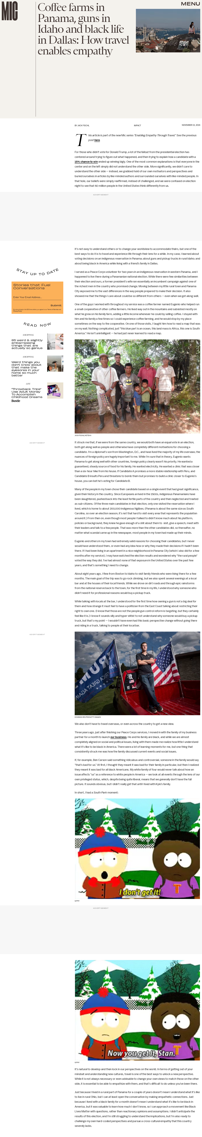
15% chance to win (86, 161)
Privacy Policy (17, 311)
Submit (56, 305)
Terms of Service (52, 309)
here (97, 140)
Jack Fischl (83, 125)
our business (118, 737)
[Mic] (10, 11)
